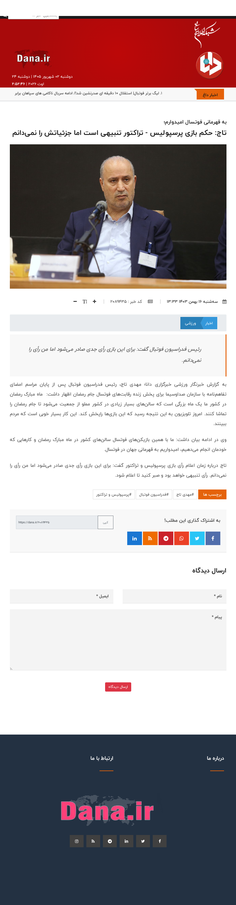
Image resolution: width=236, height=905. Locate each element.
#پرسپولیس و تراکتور (114, 494)
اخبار (209, 323)
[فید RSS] (150, 538)
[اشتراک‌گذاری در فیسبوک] (213, 538)
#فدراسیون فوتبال (154, 494)
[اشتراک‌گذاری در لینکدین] (134, 538)
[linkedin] (126, 841)
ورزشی (190, 323)
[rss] (93, 841)
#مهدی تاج (185, 494)
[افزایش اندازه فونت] (92, 301)
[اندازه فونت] (82, 301)
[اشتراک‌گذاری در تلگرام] (166, 538)
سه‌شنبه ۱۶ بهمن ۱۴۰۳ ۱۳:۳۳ (192, 301)
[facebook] (160, 841)
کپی (105, 522)
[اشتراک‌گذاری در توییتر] (197, 538)
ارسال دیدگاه (118, 687)
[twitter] (143, 841)
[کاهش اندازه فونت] (73, 301)
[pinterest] (110, 841)
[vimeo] (77, 841)
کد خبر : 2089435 (126, 301)
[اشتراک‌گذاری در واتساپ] (181, 538)
